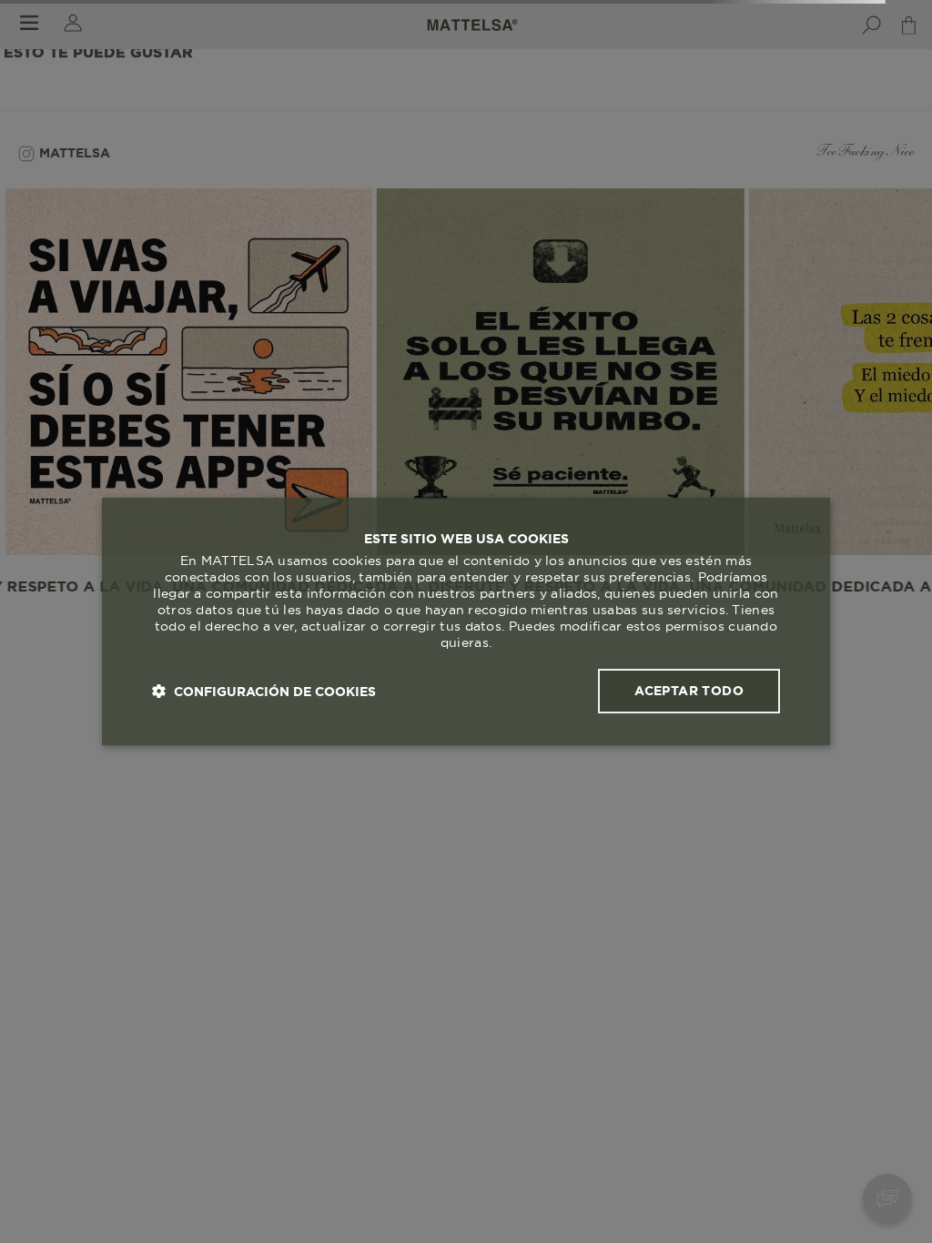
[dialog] (466, 621)
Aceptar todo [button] (689, 690)
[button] (264, 691)
